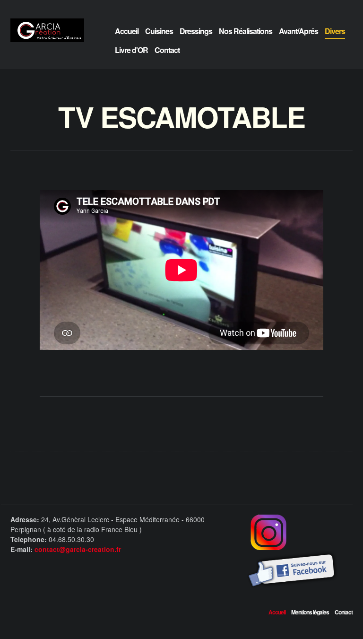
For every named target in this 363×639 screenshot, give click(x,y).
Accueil (126, 31)
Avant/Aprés (298, 31)
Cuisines (159, 31)
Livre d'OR (131, 49)
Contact (167, 49)
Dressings (196, 31)
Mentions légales (310, 612)
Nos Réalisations (245, 31)
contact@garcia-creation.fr (78, 549)
